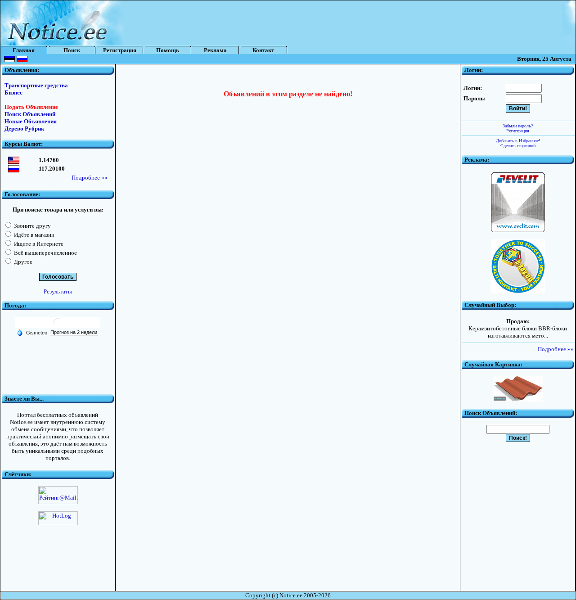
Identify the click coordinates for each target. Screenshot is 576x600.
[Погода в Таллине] (58, 326)
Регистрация (119, 50)
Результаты (58, 291)
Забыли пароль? (518, 125)
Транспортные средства (36, 85)
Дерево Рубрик (24, 128)
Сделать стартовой (518, 145)
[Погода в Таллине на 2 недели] (74, 332)
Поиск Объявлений (29, 114)
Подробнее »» (90, 177)
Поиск (71, 50)
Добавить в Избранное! (518, 140)
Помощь (167, 50)
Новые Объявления (30, 121)
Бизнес (13, 92)
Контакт (263, 50)
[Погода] (32, 332)
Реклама (215, 50)
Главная (24, 50)
